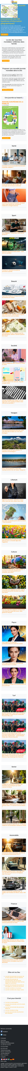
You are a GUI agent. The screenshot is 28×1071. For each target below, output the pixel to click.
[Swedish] (9, 1060)
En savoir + (4, 34)
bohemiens (20, 1064)
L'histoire (5, 60)
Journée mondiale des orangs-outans (14, 989)
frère (9, 1066)
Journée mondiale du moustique (13, 988)
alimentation (4, 1066)
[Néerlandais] (6, 1060)
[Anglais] (4, 1060)
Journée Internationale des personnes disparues (14, 1007)
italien (12, 1066)
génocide (24, 1063)
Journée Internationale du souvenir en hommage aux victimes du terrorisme (14, 985)
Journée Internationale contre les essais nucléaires (15, 1004)
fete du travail (4, 1064)
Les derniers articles (6, 1044)
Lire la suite (6, 138)
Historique (3, 1040)
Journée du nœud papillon (11, 1002)
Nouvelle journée (7, 90)
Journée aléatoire (5, 1053)
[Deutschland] (11, 1060)
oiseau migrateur (12, 1064)
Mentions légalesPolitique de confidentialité (7, 1042)
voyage (2, 1063)
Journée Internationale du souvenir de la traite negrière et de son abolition (14, 977)
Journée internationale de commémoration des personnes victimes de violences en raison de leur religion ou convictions (14, 981)
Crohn (15, 1067)
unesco (11, 1067)
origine (6, 1067)
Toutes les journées (5, 1050)
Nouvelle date (4, 1048)
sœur (16, 1066)
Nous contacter (4, 1055)
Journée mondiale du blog (11, 1010)
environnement (17, 1063)
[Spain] (13, 1060)
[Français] (2, 1060)
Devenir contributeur (6, 1052)
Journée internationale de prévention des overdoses (14, 1012)
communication (9, 1063)
